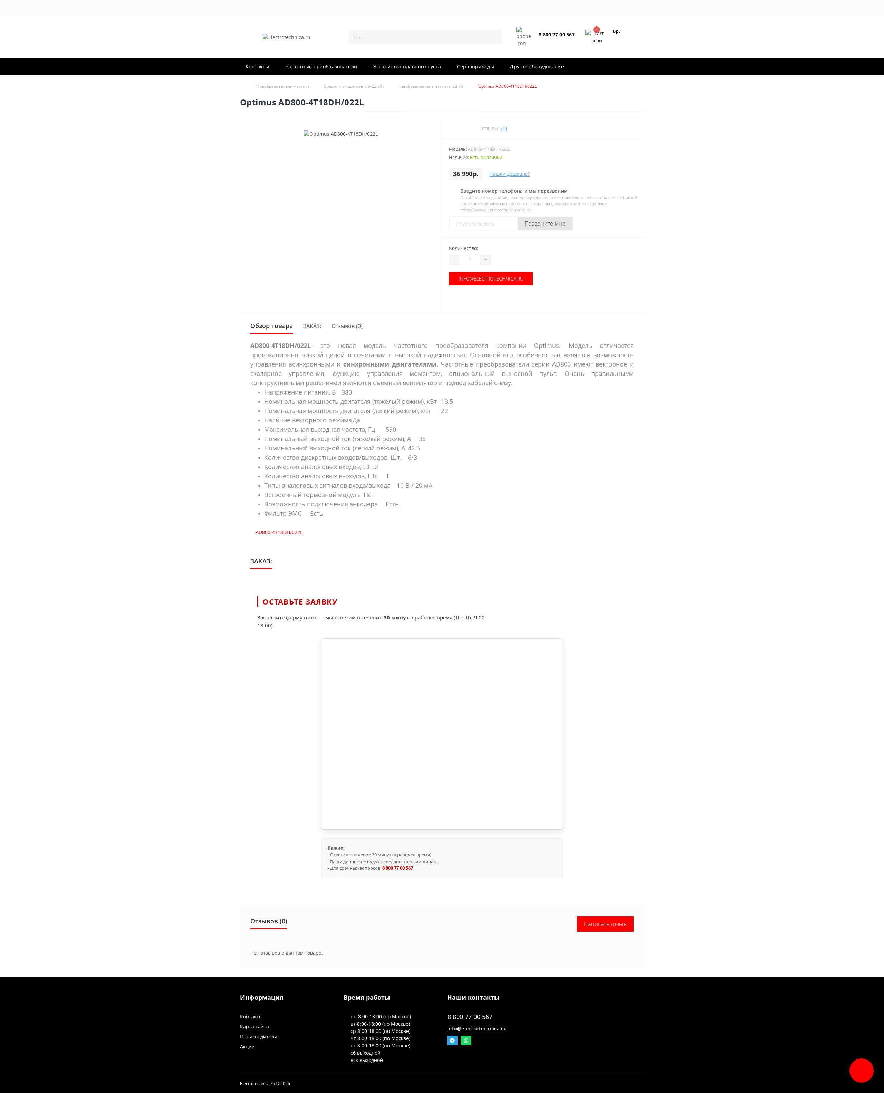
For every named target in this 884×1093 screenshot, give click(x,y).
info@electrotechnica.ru (484, 278)
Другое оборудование (537, 66)
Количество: (463, 248)
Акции (247, 1046)
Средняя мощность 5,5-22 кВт (354, 86)
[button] (265, 8)
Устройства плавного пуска (407, 66)
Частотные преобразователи (321, 66)
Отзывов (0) (347, 326)
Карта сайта (254, 1026)
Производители (258, 1036)
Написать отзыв (605, 924)
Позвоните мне (545, 223)
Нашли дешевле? (509, 174)
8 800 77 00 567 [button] (470, 1017)
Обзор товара (271, 326)
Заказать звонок (555, 40)
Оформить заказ (623, 40)
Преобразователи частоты (283, 86)
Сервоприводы (475, 66)
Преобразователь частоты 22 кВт (431, 86)
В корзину (484, 299)
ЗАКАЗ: (312, 326)
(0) (504, 128)
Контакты (257, 66)
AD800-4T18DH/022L (279, 532)
